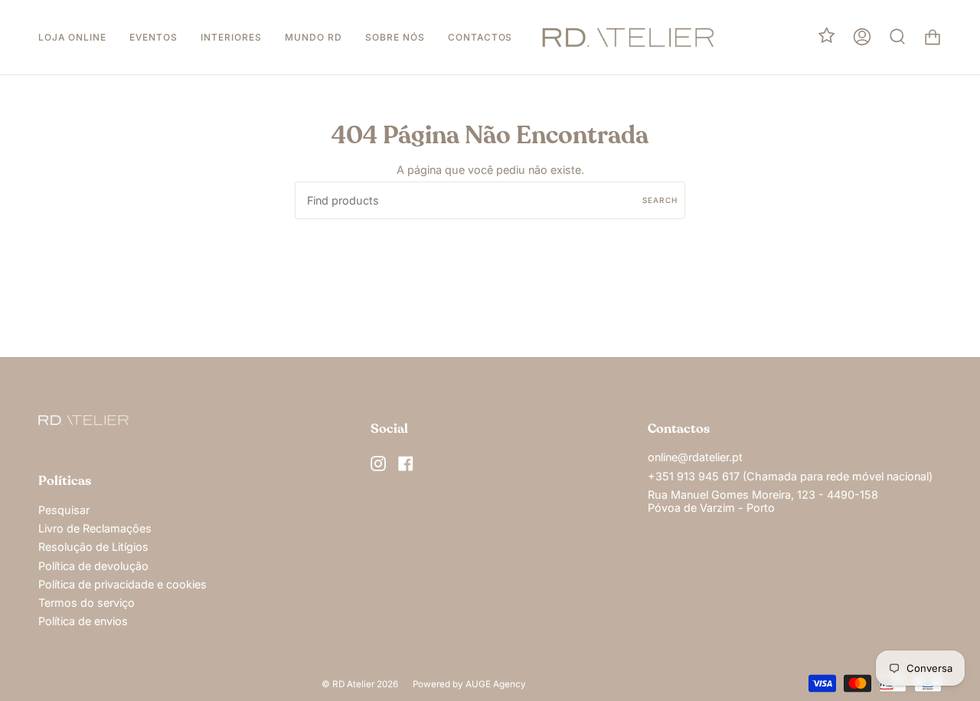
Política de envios (83, 620)
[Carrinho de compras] (932, 37)
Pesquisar (64, 509)
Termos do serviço (86, 602)
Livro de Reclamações (95, 528)
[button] (72, 37)
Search (660, 200)
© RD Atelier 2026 (360, 684)
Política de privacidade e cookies (122, 584)
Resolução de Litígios (93, 546)
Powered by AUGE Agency (469, 684)
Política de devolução (93, 565)
